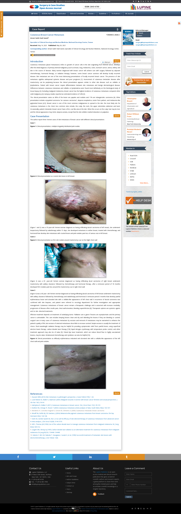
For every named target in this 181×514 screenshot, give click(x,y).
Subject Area (70, 483)
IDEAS (132, 180)
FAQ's (68, 489)
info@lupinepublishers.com (41, 484)
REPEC (132, 177)
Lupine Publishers (102, 472)
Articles (91, 13)
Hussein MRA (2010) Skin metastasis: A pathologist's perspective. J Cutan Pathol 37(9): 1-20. (63, 397)
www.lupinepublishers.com (58, 511)
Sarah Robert (140, 34)
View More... (144, 183)
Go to (117, 61)
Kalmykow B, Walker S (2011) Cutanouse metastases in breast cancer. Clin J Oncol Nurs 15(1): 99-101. (66, 405)
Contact (34, 18)
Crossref (133, 159)
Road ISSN (133, 156)
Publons (132, 165)
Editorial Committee (77, 13)
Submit (146, 71)
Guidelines (102, 13)
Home (35, 13)
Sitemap (69, 492)
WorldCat (133, 168)
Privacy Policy (93, 511)
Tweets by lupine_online (134, 192)
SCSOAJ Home (47, 13)
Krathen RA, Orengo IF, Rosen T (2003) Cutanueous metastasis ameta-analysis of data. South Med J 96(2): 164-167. (71, 408)
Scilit (131, 162)
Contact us (70, 486)
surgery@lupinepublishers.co (146, 45)
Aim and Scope (71, 476)
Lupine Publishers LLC (57, 508)
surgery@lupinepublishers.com (147, 42)
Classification (61, 13)
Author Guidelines (72, 479)
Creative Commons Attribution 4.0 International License (95, 508)
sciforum (133, 174)
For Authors (116, 13)
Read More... (135, 231)
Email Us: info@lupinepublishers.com (42, 1)
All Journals (129, 13)
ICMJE (132, 171)
